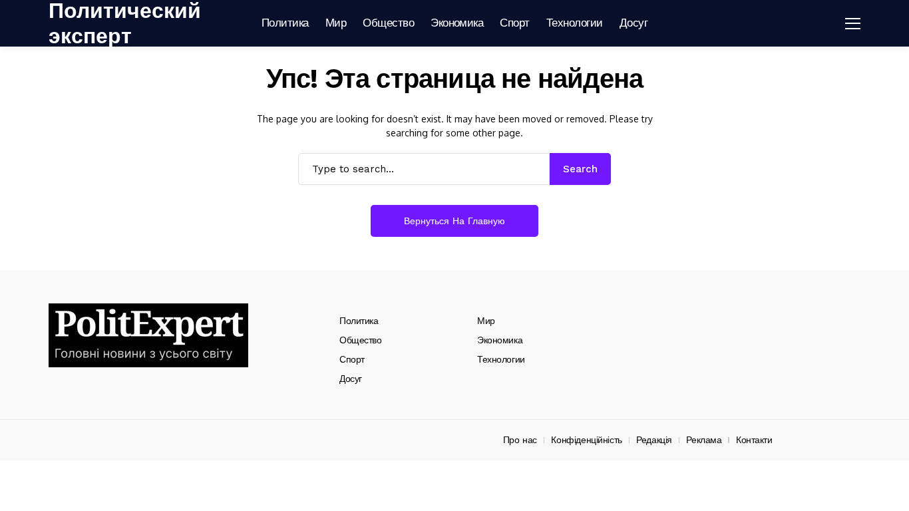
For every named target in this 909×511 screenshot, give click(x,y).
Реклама (703, 439)
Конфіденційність (586, 439)
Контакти (754, 439)
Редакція (654, 439)
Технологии (501, 359)
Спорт (352, 359)
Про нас (520, 439)
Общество (360, 340)
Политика (359, 320)
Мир (486, 320)
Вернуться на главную (454, 221)
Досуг (350, 378)
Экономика (499, 340)
